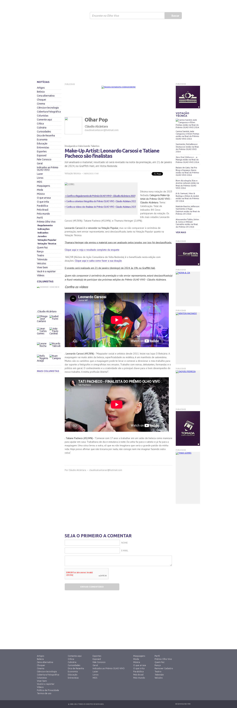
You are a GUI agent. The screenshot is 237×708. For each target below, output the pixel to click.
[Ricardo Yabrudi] (55, 341)
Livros (40, 177)
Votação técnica (73, 173)
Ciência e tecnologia (48, 107)
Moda (40, 189)
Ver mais (181, 232)
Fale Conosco (44, 159)
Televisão (42, 259)
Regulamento (45, 225)
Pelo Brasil (42, 209)
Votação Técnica (46, 243)
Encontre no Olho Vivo (105, 15)
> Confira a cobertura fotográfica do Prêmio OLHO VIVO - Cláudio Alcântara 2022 (100, 201)
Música (41, 193)
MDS (39, 181)
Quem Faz (42, 247)
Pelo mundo (43, 213)
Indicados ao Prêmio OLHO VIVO (47, 168)
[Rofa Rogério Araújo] (43, 360)
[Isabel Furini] (55, 314)
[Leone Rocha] (43, 348)
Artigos (41, 87)
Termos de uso (44, 693)
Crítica (40, 123)
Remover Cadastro (164, 668)
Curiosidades (44, 131)
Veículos (41, 263)
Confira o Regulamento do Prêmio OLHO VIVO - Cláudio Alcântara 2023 (100, 195)
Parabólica (42, 205)
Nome (124, 543)
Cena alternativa (45, 95)
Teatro (40, 255)
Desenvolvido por (183, 704)
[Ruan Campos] (55, 353)
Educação (42, 143)
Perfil (40, 217)
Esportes (42, 151)
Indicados (42, 232)
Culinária (41, 127)
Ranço (40, 251)
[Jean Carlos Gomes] (43, 333)
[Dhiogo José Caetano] (43, 321)
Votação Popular (46, 240)
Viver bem (42, 267)
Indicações (43, 229)
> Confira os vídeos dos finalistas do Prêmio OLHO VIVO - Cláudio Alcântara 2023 (100, 206)
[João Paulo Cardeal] (55, 326)
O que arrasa (44, 197)
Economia (42, 139)
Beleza (41, 91)
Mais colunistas (48, 371)
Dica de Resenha (46, 135)
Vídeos (40, 275)
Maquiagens (43, 185)
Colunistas (42, 115)
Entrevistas (43, 147)
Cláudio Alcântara (77, 470)
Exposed (41, 155)
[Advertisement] (118, 51)
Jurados (42, 236)
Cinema (41, 103)
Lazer (40, 173)
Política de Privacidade (48, 690)
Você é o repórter (46, 271)
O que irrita (43, 201)
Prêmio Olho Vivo (46, 221)
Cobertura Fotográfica (49, 111)
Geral (40, 163)
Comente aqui (44, 119)
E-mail (124, 550)
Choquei (41, 99)
